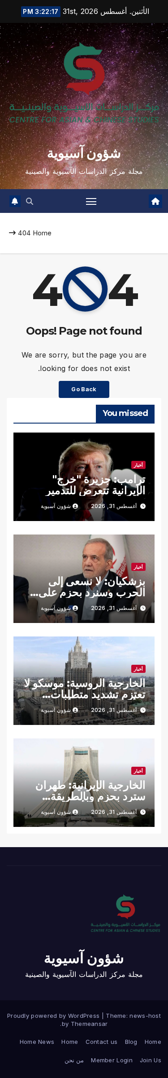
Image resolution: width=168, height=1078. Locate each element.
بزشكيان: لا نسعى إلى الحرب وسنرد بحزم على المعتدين (92, 592)
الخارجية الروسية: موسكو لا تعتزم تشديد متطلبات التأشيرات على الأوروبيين (85, 694)
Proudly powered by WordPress (54, 1015)
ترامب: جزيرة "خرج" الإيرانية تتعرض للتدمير (96, 485)
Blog (131, 1041)
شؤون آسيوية (84, 153)
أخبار (138, 465)
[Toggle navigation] (91, 201)
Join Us (150, 1060)
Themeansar (89, 1023)
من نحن (74, 1060)
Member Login (112, 1060)
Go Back (83, 389)
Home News (37, 1041)
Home (42, 233)
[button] (29, 201)
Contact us (102, 1041)
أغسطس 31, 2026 (114, 506)
